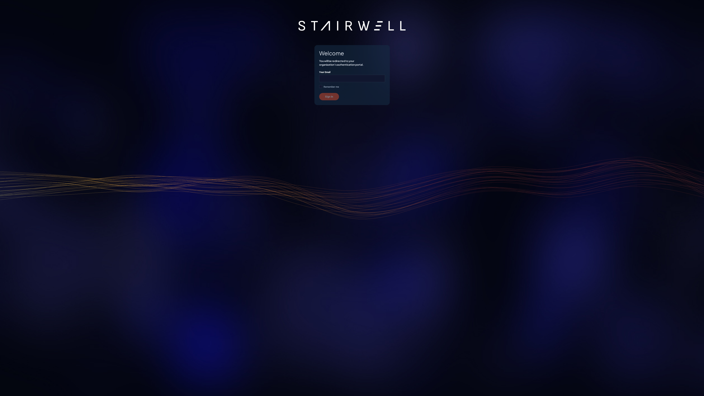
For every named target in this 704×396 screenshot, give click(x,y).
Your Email (324, 72)
